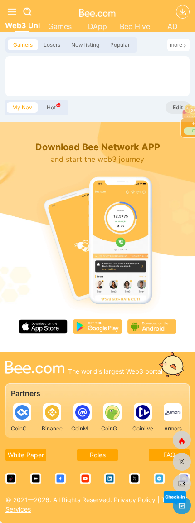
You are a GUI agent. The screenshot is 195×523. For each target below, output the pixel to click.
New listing (85, 44)
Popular (120, 44)
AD (172, 26)
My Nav (22, 107)
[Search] (32, 11)
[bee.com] (97, 11)
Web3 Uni (22, 25)
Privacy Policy (135, 499)
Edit (178, 107)
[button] (174, 497)
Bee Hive (135, 26)
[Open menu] (11, 11)
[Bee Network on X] (182, 462)
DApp (97, 26)
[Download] (183, 12)
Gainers (23, 44)
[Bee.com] (34, 368)
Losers (52, 44)
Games (60, 26)
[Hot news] (182, 440)
